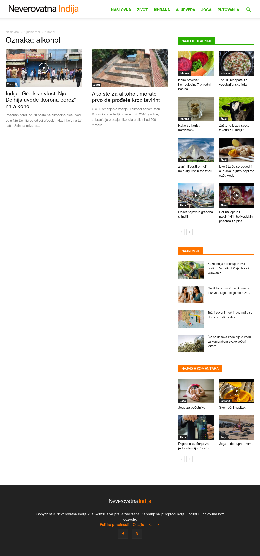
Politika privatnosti (114, 524)
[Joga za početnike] (196, 391)
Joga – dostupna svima (236, 443)
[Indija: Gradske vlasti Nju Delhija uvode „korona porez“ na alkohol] (44, 68)
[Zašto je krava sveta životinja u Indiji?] (237, 109)
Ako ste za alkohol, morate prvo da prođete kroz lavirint (126, 96)
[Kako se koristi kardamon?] (196, 109)
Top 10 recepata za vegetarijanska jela (233, 82)
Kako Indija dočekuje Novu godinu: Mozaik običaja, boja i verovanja (228, 268)
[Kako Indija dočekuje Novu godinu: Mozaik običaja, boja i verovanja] (191, 270)
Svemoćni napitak (232, 407)
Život (142, 9)
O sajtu (138, 524)
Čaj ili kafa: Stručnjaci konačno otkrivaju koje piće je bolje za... (229, 290)
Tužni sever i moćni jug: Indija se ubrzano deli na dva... (230, 314)
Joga (206, 9)
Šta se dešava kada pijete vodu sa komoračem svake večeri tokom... (229, 341)
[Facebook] (123, 534)
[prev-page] (181, 232)
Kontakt (154, 524)
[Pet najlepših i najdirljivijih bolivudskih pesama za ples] (237, 195)
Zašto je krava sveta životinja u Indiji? (234, 127)
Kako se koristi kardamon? (189, 127)
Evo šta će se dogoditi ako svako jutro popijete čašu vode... (236, 171)
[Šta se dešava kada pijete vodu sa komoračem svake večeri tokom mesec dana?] (191, 343)
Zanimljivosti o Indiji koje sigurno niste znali (195, 168)
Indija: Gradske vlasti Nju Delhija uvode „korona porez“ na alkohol (41, 99)
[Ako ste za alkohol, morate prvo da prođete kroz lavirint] (130, 68)
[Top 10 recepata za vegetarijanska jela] (237, 63)
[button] (248, 10)
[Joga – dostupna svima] (237, 427)
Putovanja (228, 9)
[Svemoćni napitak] (237, 391)
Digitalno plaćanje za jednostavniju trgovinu (194, 445)
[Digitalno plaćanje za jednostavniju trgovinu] (196, 427)
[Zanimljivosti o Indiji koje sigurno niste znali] (196, 150)
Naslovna (121, 9)
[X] (137, 534)
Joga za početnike (191, 407)
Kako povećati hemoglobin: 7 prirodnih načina (195, 84)
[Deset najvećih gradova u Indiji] (196, 195)
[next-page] (189, 232)
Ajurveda (185, 9)
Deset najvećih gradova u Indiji (195, 214)
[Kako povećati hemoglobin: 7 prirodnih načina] (196, 63)
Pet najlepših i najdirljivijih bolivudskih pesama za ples (236, 216)
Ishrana (162, 9)
